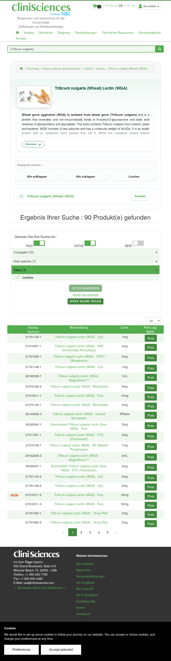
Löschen (134, 176)
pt (129, 6)
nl (134, 6)
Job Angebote (85, 582)
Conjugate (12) (24, 252)
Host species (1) (25, 261)
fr (107, 6)
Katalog (29, 32)
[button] (85, 196)
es (116, 6)
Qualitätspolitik (85, 601)
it (125, 6)
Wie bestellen (85, 564)
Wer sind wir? (85, 589)
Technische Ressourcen (118, 32)
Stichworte (46, 32)
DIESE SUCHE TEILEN (85, 301)
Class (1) (20, 270)
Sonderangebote (150, 32)
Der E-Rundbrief (87, 595)
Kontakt (21, 38)
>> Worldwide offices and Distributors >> (40, 588)
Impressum (83, 614)
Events (80, 607)
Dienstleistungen (86, 32)
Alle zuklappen (85, 176)
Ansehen (140, 196)
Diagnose (64, 32)
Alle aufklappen (37, 176)
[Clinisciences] (21, 68)
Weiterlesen (31, 144)
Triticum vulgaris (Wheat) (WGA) (50, 196)
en (111, 6)
